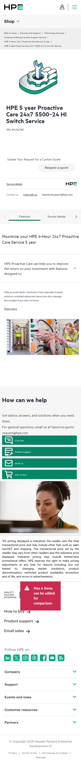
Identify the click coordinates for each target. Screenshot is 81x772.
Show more (10, 308)
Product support (23, 451)
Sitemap (40, 757)
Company (12, 672)
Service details (14, 184)
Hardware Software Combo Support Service (25, 37)
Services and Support (30, 32)
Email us (19, 463)
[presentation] (76, 217)
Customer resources (21, 710)
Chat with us (30, 194)
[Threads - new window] (34, 658)
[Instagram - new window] (25, 658)
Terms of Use (29, 753)
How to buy (20, 474)
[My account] (62, 6)
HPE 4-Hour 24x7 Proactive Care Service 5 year (27, 41)
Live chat (19, 440)
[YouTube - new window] (52, 658)
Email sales (14, 630)
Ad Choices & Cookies (55, 753)
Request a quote (56, 167)
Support (11, 684)
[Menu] (74, 6)
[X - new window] (16, 658)
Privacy (13, 753)
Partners (11, 722)
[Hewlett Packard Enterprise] (13, 6)
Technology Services (54, 32)
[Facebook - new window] (43, 658)
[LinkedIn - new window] (7, 658)
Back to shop (10, 32)
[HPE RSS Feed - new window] (61, 658)
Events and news (18, 697)
